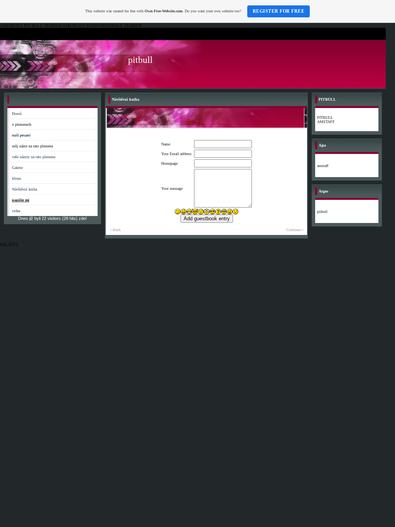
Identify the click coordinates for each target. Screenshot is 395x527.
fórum (16, 178)
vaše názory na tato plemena (33, 157)
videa (16, 211)
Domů (17, 113)
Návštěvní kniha (24, 189)
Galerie (17, 168)
